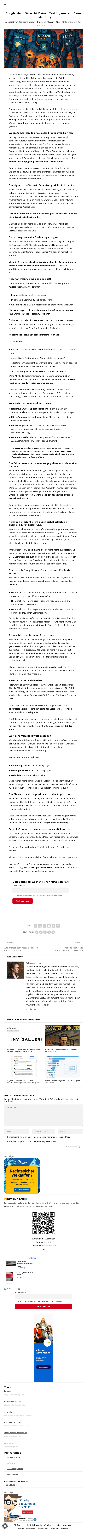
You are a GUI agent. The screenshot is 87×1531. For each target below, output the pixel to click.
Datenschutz (54, 1528)
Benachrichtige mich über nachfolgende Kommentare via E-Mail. (38, 1137)
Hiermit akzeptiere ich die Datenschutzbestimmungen (39, 895)
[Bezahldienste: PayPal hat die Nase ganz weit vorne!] (62, 1066)
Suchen (79, 1485)
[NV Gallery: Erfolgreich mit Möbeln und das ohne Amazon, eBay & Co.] (24, 1035)
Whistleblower (19, 1525)
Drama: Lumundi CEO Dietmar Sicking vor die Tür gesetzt (62, 1050)
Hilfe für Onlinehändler (34, 1525)
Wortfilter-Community (52, 1525)
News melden (67, 1525)
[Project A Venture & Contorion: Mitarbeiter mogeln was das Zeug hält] (24, 1066)
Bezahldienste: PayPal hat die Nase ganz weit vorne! (62, 1082)
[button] (5, 1526)
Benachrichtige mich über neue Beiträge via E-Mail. (32, 1141)
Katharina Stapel (27, 22)
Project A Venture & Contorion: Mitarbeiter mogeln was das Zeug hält (23, 1082)
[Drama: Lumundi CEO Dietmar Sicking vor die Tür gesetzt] (62, 1035)
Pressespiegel (43, 1528)
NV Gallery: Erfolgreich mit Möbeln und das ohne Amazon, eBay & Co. (23, 1050)
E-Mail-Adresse (18, 885)
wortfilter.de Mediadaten (27, 1528)
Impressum (65, 1528)
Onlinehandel (68, 22)
